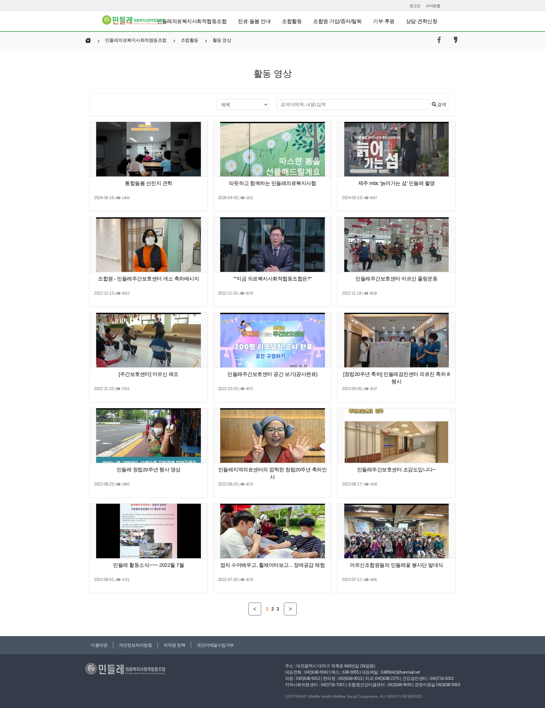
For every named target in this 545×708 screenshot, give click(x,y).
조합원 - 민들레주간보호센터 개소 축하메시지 (148, 279)
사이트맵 (433, 6)
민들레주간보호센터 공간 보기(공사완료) (272, 374)
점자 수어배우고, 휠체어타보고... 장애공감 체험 (272, 565)
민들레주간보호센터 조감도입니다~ (396, 469)
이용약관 (99, 645)
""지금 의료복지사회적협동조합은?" (272, 279)
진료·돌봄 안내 (254, 21)
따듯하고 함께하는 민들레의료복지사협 (272, 183)
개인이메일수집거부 (215, 645)
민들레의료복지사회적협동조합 (192, 21)
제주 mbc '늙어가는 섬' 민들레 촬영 (396, 183)
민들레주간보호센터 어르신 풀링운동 (396, 279)
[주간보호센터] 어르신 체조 (149, 374)
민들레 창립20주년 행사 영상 (149, 469)
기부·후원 (384, 21)
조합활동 (292, 21)
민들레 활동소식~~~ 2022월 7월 (148, 565)
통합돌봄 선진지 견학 (148, 183)
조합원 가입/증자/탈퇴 (337, 21)
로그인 (415, 6)
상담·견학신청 (421, 21)
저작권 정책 (174, 645)
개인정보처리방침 (135, 645)
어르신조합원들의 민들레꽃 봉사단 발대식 (396, 565)
